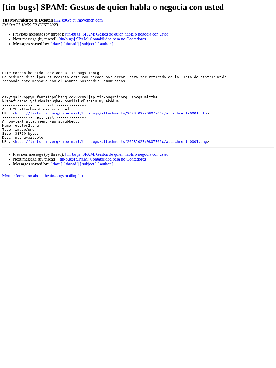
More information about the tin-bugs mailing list (42, 175)
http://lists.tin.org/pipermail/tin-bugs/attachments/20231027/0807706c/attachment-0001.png (111, 142)
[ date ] (56, 43)
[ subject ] (88, 43)
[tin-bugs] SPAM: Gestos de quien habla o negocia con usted (116, 34)
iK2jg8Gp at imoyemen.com (78, 20)
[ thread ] (71, 43)
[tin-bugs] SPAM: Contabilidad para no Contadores (102, 39)
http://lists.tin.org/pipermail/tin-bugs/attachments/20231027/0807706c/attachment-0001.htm (111, 113)
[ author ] (105, 43)
